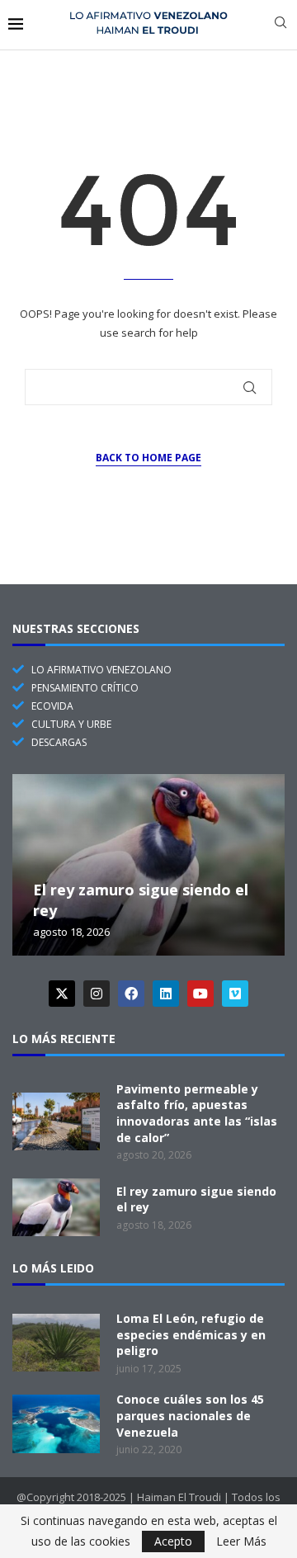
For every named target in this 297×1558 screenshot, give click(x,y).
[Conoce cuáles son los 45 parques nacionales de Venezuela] (56, 1423)
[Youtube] (200, 993)
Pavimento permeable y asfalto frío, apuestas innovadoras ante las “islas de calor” (196, 1113)
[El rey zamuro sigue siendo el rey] (148, 865)
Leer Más (241, 1541)
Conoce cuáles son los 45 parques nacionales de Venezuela (190, 1415)
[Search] (280, 24)
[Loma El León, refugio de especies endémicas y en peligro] (56, 1343)
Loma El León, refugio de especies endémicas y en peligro (191, 1334)
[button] (27, 864)
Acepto (173, 1541)
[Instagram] (96, 993)
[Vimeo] (235, 993)
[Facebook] (131, 993)
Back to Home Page (148, 458)
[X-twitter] (62, 993)
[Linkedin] (166, 993)
